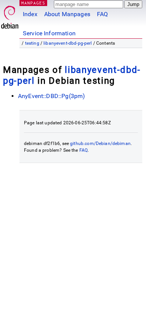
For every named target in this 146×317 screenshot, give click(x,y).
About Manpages (67, 14)
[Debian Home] (9, 15)
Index (30, 14)
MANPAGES (33, 2)
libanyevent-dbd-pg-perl (67, 43)
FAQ (102, 14)
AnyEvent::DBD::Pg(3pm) (51, 96)
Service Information (49, 33)
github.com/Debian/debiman (100, 143)
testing (32, 43)
